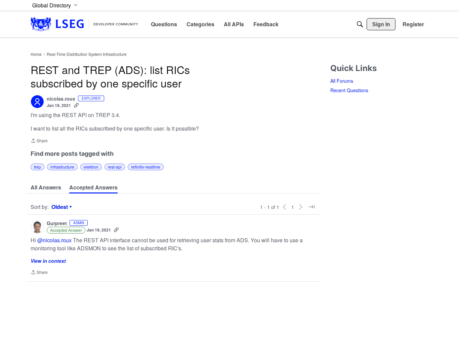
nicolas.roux (61, 99)
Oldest (60, 207)
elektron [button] (91, 167)
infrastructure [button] (62, 167)
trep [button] (37, 167)
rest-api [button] (115, 167)
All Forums (341, 80)
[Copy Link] (76, 105)
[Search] (360, 24)
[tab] (46, 187)
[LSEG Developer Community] (84, 24)
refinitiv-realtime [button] (145, 167)
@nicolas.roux (54, 240)
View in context (48, 260)
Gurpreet (57, 223)
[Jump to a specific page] (311, 207)
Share (39, 141)
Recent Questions (349, 90)
